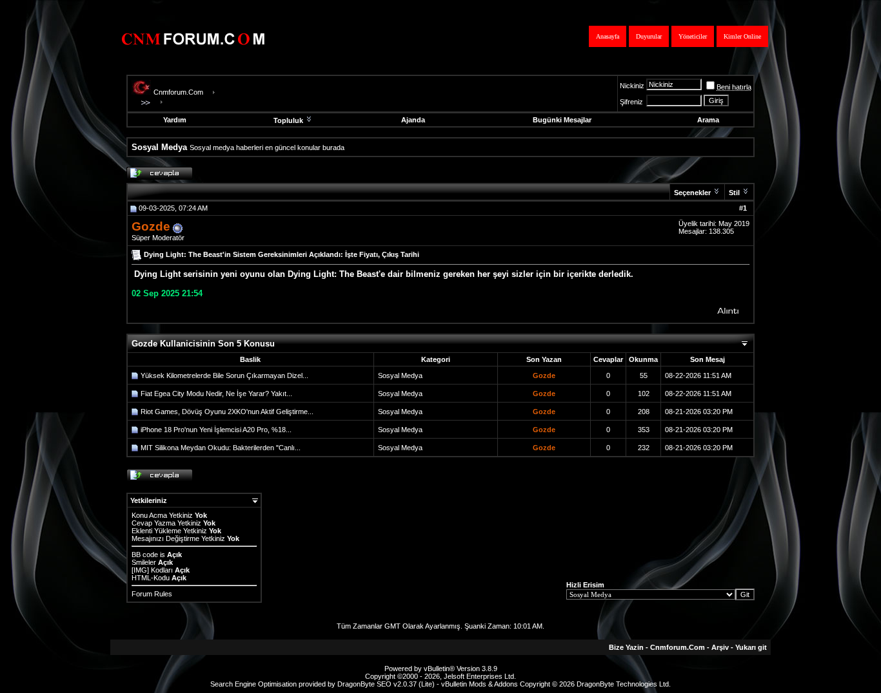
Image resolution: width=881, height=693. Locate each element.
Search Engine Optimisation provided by (273, 684)
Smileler (144, 562)
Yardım (174, 120)
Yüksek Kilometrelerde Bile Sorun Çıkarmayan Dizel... (224, 375)
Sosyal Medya (400, 375)
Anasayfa (607, 36)
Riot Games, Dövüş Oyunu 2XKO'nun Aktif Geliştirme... (227, 411)
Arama (708, 120)
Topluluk (288, 120)
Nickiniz (632, 86)
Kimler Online (742, 36)
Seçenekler (692, 192)
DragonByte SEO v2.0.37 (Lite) (386, 684)
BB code (145, 554)
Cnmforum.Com (178, 92)
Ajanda (413, 120)
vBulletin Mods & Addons (479, 684)
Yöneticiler (692, 36)
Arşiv (720, 647)
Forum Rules (152, 594)
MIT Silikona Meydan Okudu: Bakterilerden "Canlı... (221, 447)
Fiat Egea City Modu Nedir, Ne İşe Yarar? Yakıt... (216, 393)
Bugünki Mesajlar (562, 120)
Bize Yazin (626, 647)
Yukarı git (751, 647)
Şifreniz (631, 102)
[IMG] (140, 570)
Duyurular (649, 36)
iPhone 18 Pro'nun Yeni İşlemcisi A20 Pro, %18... (216, 429)
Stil (734, 192)
